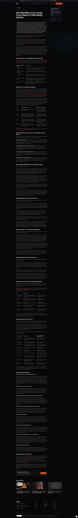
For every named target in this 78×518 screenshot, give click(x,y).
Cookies (60, 513)
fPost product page (35, 458)
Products (32, 3)
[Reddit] (23, 508)
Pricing (46, 3)
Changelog (54, 506)
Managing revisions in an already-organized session (24, 288)
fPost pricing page (28, 369)
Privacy (58, 513)
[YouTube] (17, 508)
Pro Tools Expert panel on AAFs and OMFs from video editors (26, 128)
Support (54, 509)
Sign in (54, 3)
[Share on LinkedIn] (51, 20)
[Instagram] (19, 508)
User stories (54, 504)
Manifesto (45, 505)
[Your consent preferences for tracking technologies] (76, 516)
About (45, 502)
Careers (45, 506)
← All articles (18, 7)
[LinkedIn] (21, 508)
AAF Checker (36, 505)
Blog (53, 502)
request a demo (24, 462)
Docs (54, 505)
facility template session (38, 139)
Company (37, 3)
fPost (35, 502)
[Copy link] (55, 20)
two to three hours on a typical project (30, 40)
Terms (56, 513)
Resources (41, 3)
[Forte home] (17, 3)
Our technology (46, 504)
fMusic (36, 504)
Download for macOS (59, 3)
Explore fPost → (43, 473)
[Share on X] (53, 20)
